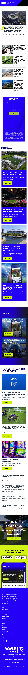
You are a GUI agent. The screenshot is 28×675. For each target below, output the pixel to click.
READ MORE (8, 183)
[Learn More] (7, 557)
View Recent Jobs (5, 634)
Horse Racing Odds (6, 613)
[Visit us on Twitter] (6, 640)
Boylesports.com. (12, 666)
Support (4, 625)
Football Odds (5, 611)
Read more (7, 402)
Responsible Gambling (7, 633)
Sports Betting (5, 609)
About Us (4, 629)
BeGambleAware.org (20, 659)
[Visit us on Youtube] (9, 640)
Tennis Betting (5, 614)
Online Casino (5, 620)
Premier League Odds (6, 616)
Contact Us (4, 627)
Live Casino (4, 618)
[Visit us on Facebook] (3, 640)
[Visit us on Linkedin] (12, 640)
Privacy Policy (5, 631)
